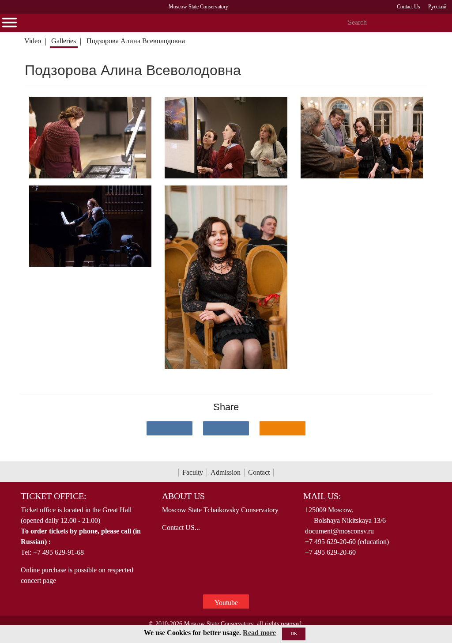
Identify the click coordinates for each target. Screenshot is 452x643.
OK (294, 633)
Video (32, 41)
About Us (183, 496)
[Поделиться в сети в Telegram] (226, 428)
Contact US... (181, 527)
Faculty (192, 472)
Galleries (63, 41)
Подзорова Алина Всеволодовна (136, 41)
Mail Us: (322, 496)
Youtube (226, 602)
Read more (259, 632)
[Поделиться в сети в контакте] (169, 428)
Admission (226, 472)
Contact (259, 472)
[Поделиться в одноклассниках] (282, 428)
